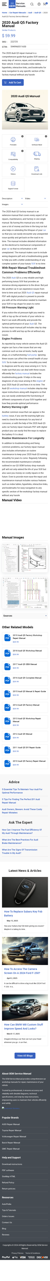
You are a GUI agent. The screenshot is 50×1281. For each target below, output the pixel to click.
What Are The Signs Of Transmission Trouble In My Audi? (19, 851)
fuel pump (32, 354)
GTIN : (5, 46)
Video (27, 198)
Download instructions (12, 1164)
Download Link (36, 174)
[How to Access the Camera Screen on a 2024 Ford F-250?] (25, 951)
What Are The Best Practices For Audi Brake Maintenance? (20, 841)
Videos (13, 174)
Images (5, 204)
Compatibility (13, 159)
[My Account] (39, 5)
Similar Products (9, 30)
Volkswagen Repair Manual (14, 1136)
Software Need (37, 145)
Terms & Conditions (32, 1253)
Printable (13, 145)
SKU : (4, 41)
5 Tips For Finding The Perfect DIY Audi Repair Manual (21, 801)
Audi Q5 (30, 292)
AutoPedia (6, 1204)
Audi (13, 277)
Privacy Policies (17, 1253)
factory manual (22, 373)
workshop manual (18, 388)
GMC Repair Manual (11, 1148)
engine (39, 380)
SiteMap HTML (8, 1176)
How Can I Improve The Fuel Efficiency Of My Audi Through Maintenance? (22, 831)
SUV (33, 263)
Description (7, 198)
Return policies (8, 1188)
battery (5, 415)
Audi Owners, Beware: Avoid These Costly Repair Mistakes (22, 811)
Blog (4, 1228)
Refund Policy (8, 1182)
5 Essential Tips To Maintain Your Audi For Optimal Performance (22, 791)
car (44, 230)
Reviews (5, 1234)
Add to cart (15, 82)
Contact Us (7, 1222)
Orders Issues (8, 1216)
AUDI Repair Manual (11, 1124)
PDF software (8, 1170)
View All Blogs (25, 1055)
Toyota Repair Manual (11, 1130)
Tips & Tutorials (9, 1210)
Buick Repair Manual (11, 1142)
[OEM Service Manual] (17, 4)
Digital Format (13, 189)
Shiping (37, 159)
